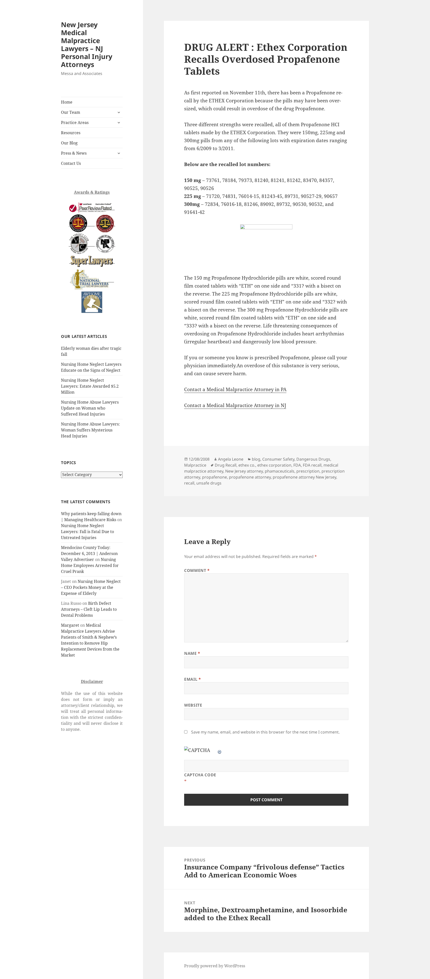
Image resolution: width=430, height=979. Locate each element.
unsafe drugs (208, 483)
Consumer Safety (278, 459)
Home (66, 102)
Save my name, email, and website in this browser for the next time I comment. (265, 732)
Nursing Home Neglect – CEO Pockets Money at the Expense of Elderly (91, 587)
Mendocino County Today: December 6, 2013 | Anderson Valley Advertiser (89, 553)
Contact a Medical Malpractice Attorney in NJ (235, 405)
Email (192, 679)
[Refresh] (219, 750)
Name (192, 653)
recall (189, 483)
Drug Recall (225, 465)
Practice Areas (75, 122)
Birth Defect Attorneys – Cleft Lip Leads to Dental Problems (89, 609)
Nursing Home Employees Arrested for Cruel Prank (90, 565)
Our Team (70, 112)
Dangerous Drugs (313, 459)
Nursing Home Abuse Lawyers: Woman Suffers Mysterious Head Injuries (90, 430)
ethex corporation (274, 465)
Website (193, 705)
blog (256, 459)
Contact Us (71, 163)
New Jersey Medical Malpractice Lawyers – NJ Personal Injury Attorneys (86, 44)
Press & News (74, 153)
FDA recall (312, 465)
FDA (297, 465)
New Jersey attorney (244, 471)
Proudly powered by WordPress (214, 966)
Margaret (70, 625)
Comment (197, 570)
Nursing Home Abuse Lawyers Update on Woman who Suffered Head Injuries (90, 408)
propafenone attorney (250, 477)
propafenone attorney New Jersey (304, 477)
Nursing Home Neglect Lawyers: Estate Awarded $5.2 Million (90, 386)
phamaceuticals (279, 471)
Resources (70, 132)
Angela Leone (230, 459)
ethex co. (246, 465)
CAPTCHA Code (200, 775)
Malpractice (195, 465)
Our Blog (69, 143)
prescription (308, 471)
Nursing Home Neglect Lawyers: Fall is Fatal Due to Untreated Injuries (87, 531)
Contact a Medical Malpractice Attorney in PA (235, 389)
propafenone (214, 477)
